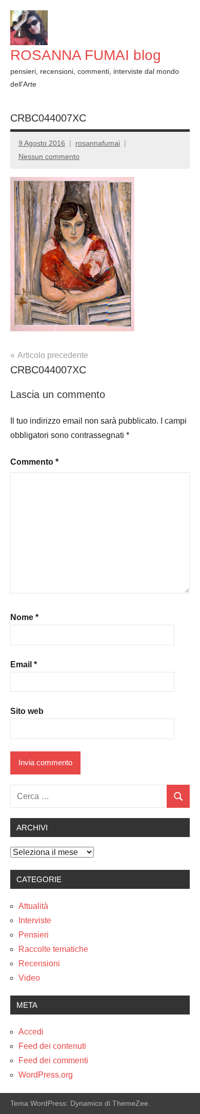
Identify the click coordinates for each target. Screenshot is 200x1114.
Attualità (33, 906)
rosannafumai (97, 143)
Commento (34, 461)
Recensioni (39, 963)
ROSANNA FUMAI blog (85, 55)
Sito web (27, 711)
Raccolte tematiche (53, 949)
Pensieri (33, 934)
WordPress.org (45, 1074)
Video (29, 977)
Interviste (34, 920)
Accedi (31, 1031)
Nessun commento (48, 156)
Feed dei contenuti (52, 1046)
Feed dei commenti (53, 1060)
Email (23, 664)
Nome (24, 617)
